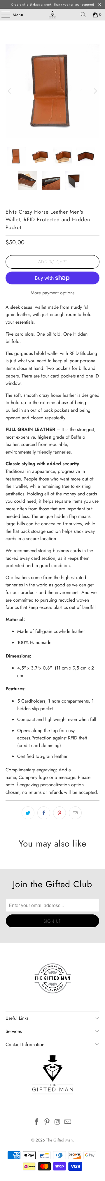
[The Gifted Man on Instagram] (57, 1122)
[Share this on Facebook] (43, 812)
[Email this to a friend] (75, 812)
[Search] (83, 14)
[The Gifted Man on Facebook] (36, 1122)
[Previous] (10, 91)
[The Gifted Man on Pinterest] (47, 1122)
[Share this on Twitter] (28, 812)
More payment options (52, 292)
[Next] (95, 91)
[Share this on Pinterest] (59, 812)
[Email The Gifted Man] (68, 1122)
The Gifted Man (59, 1140)
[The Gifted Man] (52, 14)
